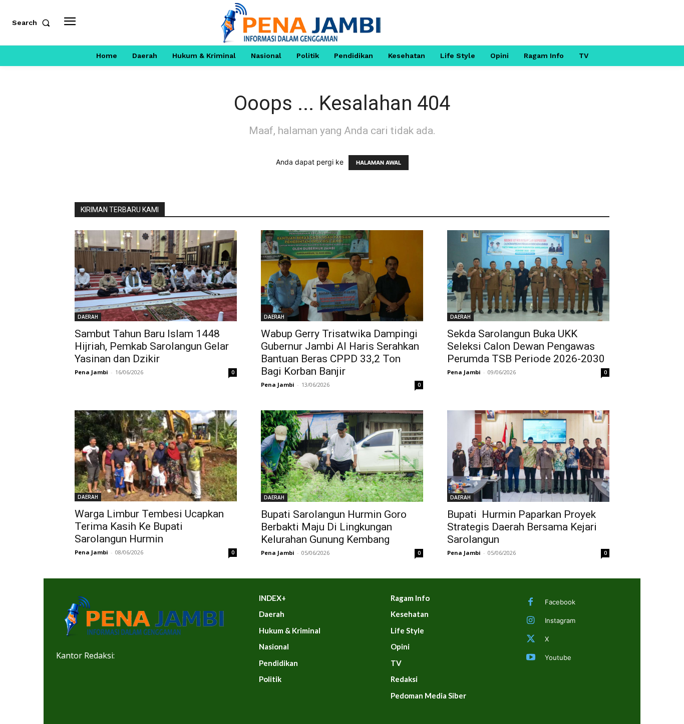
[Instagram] (531, 621)
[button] (33, 22)
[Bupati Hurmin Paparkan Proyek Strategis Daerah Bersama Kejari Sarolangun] (528, 455)
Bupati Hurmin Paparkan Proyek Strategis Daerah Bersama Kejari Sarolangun (522, 526)
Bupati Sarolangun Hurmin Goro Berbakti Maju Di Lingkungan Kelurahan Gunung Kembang (334, 526)
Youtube (558, 657)
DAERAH (88, 316)
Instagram (560, 620)
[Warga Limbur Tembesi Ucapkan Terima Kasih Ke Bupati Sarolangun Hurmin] (156, 455)
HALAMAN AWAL (378, 162)
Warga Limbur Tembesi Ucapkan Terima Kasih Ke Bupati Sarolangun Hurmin (149, 526)
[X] (531, 639)
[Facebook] (531, 602)
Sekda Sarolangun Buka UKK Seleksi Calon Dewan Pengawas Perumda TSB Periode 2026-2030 (526, 346)
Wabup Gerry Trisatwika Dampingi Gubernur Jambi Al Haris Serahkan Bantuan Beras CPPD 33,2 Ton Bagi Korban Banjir (340, 352)
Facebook (560, 602)
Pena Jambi (91, 372)
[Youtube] (531, 658)
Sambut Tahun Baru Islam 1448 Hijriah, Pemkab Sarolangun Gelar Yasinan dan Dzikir (152, 346)
